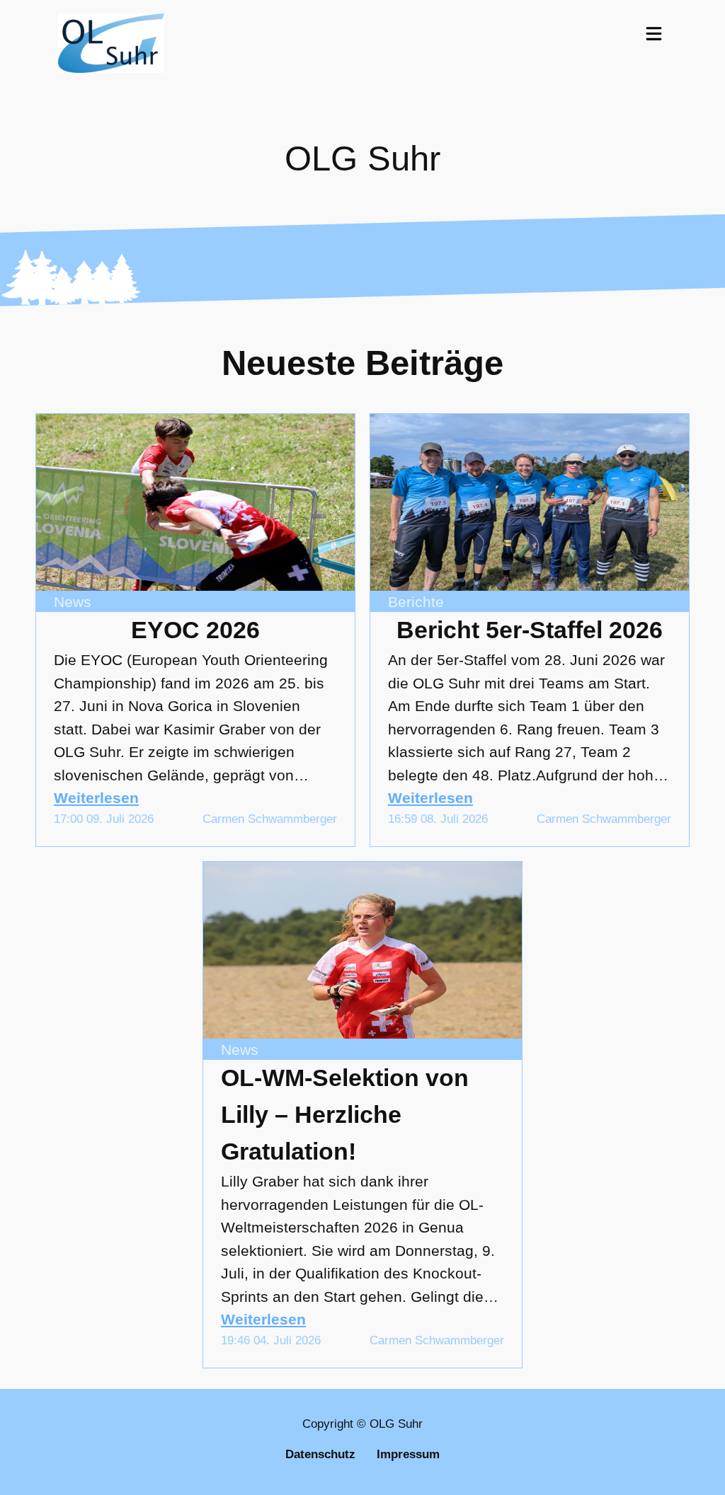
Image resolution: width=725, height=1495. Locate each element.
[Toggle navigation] (654, 33)
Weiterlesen (96, 798)
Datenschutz (320, 1454)
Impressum (408, 1454)
